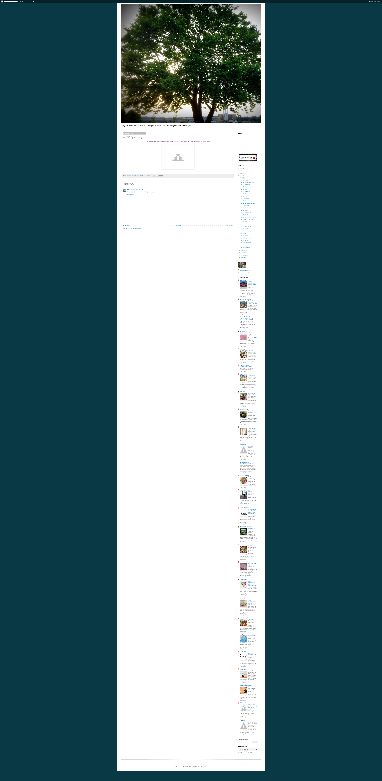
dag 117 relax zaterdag (246, 226)
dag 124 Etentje (244, 210)
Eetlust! (242, 544)
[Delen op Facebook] (160, 176)
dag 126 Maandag (245, 205)
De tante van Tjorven (245, 299)
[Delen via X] (158, 176)
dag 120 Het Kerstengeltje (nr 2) (248, 219)
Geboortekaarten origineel (252, 429)
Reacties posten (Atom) (135, 228)
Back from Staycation (250, 653)
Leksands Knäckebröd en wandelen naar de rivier (252, 284)
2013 (241, 173)
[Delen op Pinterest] (162, 176)
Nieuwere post (126, 225)
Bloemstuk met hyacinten (251, 411)
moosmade (242, 599)
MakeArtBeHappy (244, 475)
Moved (250, 670)
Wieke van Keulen (244, 365)
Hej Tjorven (243, 280)
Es (128, 189)
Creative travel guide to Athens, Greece (252, 377)
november (243, 250)
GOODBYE (251, 446)
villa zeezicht (243, 444)
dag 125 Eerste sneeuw (246, 207)
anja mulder (243, 427)
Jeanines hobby (244, 409)
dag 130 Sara (244, 196)
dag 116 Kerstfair (245, 228)
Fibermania (243, 651)
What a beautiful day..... (252, 687)
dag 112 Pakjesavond (246, 238)
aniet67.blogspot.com (245, 270)
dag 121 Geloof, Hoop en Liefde (248, 217)
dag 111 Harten (244, 240)
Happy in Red (243, 374)
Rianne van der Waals (245, 685)
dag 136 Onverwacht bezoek (247, 182)
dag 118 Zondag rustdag (246, 224)
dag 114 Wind (244, 233)
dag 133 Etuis (244, 189)
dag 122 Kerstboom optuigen (247, 214)
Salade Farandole (252, 546)
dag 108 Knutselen (245, 247)
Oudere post (230, 225)
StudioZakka (243, 579)
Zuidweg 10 (243, 703)
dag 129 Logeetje (245, 198)
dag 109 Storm (244, 245)
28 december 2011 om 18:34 (136, 189)
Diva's (249, 619)
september (243, 255)
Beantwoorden (130, 194)
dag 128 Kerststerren (246, 200)
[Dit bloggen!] (156, 176)
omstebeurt (243, 669)
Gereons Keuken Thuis (246, 317)
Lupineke (242, 720)
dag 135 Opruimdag (245, 184)
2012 (241, 175)
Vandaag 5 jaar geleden (251, 705)
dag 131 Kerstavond (245, 194)
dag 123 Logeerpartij (245, 212)
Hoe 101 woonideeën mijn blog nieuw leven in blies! (252, 602)
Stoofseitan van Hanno (251, 393)
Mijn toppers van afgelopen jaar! (252, 564)
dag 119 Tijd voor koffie (246, 221)
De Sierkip (242, 331)
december (243, 180)
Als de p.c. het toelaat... (251, 636)
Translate (250, 752)
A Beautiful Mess (244, 462)
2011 (241, 178)
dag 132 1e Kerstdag (245, 191)
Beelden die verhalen (245, 490)
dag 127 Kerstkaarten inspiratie (248, 203)
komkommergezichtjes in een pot (252, 528)
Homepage (178, 225)
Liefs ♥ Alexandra (244, 562)
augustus (243, 257)
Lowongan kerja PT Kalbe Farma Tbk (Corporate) (252, 510)
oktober (243, 252)
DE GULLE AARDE (245, 527)
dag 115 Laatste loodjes (246, 231)
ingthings (242, 349)
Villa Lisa (242, 391)
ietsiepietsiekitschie (244, 634)
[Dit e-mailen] (154, 176)
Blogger (204, 766)
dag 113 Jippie (244, 235)
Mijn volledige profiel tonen (244, 272)
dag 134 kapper (244, 187)
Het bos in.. (251, 350)
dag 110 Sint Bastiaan (246, 242)
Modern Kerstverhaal (251, 492)
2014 (241, 170)
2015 (241, 168)
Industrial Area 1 (252, 333)
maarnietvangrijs (244, 618)
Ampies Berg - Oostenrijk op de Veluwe (252, 302)
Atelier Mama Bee (244, 507)
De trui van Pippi (252, 722)
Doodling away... (252, 477)
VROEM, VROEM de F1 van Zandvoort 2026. (246, 319)
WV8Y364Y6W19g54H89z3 (247, 367)
